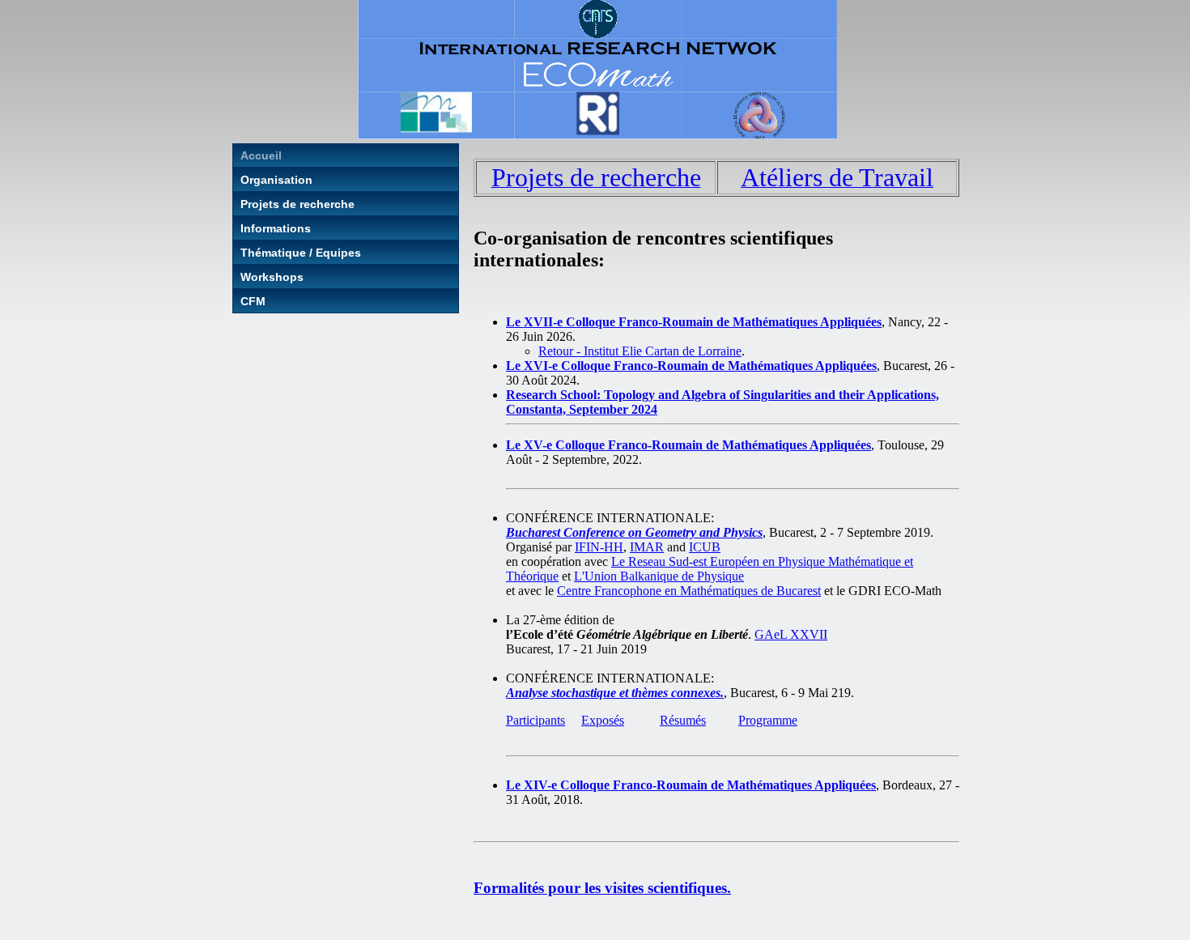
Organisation (276, 179)
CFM (253, 301)
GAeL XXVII (790, 634)
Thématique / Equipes (300, 252)
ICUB (704, 547)
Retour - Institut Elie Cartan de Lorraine (640, 351)
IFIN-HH (599, 547)
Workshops (272, 276)
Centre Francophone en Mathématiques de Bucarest (689, 591)
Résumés (683, 720)
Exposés (602, 720)
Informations (275, 228)
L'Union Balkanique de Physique (659, 576)
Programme (767, 720)
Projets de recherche (297, 204)
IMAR (647, 547)
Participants (535, 720)
